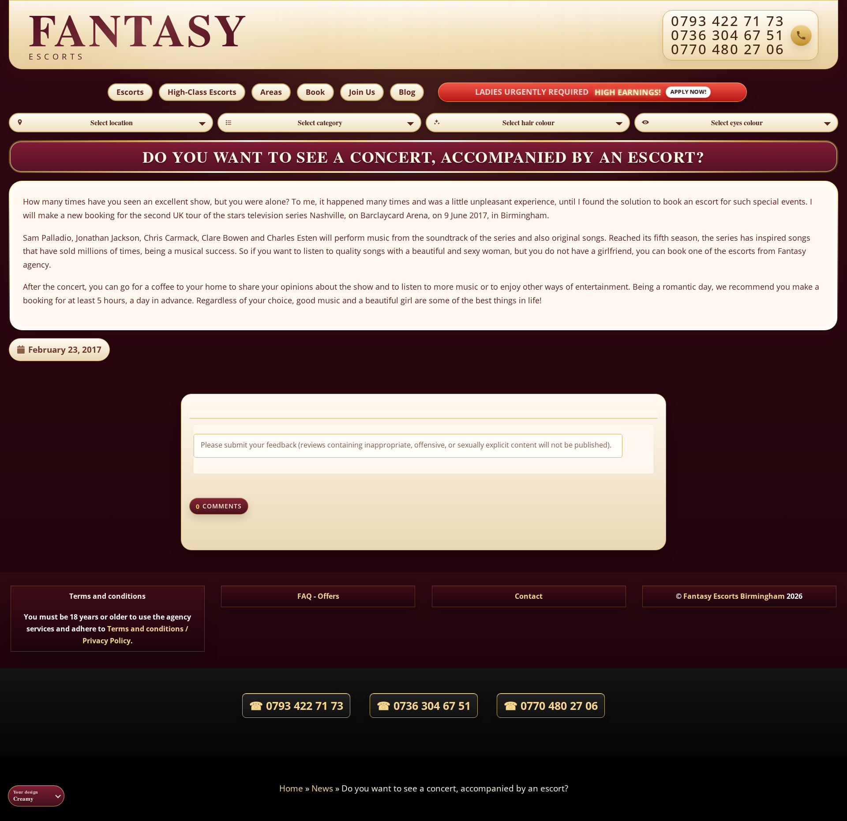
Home (291, 788)
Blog (407, 92)
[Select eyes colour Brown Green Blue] (736, 122)
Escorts (130, 92)
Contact (529, 596)
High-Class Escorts (202, 92)
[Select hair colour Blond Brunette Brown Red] (528, 122)
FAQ (304, 596)
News (322, 788)
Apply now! (688, 92)
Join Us (362, 92)
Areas (271, 92)
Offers (328, 596)
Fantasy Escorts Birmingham (734, 596)
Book (315, 92)
